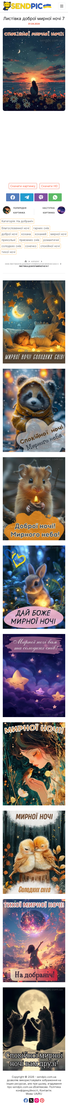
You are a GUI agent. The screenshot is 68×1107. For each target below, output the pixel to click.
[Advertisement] (34, 148)
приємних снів (29, 240)
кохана (26, 234)
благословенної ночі (15, 228)
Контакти (45, 1090)
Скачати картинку (22, 186)
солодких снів (11, 246)
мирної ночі (58, 234)
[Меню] (61, 6)
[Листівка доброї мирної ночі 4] (34, 940)
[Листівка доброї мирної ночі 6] (34, 763)
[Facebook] (12, 197)
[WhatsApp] (55, 197)
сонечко (30, 246)
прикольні (8, 240)
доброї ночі (9, 234)
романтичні (51, 240)
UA (35, 1093)
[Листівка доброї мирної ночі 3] (34, 1028)
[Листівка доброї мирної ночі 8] (34, 675)
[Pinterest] (42, 1100)
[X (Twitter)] (31, 1100)
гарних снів (41, 228)
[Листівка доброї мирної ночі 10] (34, 498)
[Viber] (41, 197)
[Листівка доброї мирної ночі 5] (34, 852)
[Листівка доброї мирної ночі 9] (34, 587)
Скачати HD (49, 186)
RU (40, 1093)
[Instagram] (36, 1100)
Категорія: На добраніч (17, 221)
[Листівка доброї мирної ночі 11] (34, 410)
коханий (40, 234)
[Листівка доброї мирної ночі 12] (34, 321)
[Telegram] (26, 197)
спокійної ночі (50, 246)
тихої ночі (8, 252)
